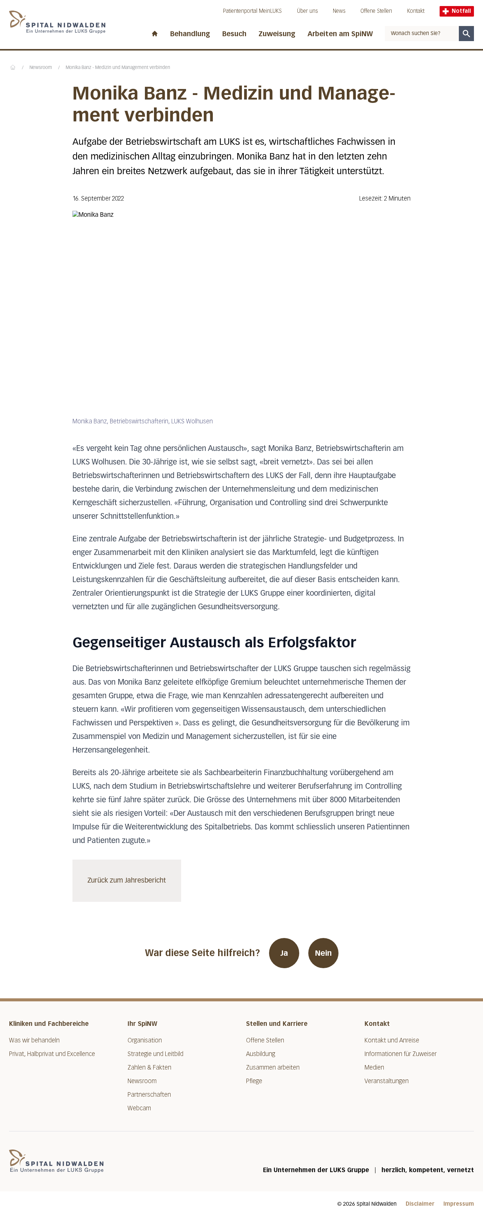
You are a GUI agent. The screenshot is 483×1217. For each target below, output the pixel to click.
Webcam (139, 1108)
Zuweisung (276, 34)
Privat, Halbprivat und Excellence (52, 1054)
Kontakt (416, 11)
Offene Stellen (376, 11)
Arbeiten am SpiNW (340, 34)
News (339, 11)
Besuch (234, 34)
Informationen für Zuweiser (401, 1054)
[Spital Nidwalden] (56, 1161)
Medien (374, 1067)
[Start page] (154, 32)
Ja (284, 953)
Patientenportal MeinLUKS (252, 11)
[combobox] (422, 33)
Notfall (461, 11)
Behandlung (190, 34)
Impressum (458, 1204)
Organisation (145, 1040)
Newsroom (40, 68)
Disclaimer (420, 1204)
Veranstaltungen (387, 1081)
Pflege (254, 1081)
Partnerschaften (149, 1094)
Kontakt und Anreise (392, 1040)
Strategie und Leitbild (155, 1054)
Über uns (307, 11)
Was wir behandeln (34, 1040)
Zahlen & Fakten (149, 1067)
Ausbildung (260, 1054)
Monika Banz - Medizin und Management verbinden (118, 68)
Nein (323, 953)
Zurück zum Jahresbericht (127, 880)
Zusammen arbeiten (273, 1067)
